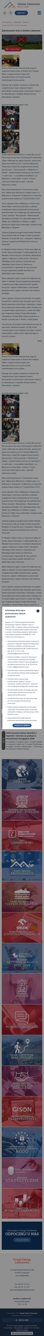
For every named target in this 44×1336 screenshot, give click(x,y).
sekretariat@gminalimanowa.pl (18, 654)
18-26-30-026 (30, 664)
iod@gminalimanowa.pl (20, 667)
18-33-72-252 (14, 651)
